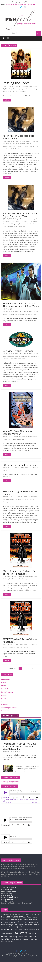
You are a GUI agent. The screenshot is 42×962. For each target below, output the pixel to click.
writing (12, 941)
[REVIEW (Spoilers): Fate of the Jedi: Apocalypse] (21, 602)
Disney (16, 917)
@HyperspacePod (27, 903)
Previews (4, 698)
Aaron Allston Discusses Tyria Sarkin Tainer (18, 137)
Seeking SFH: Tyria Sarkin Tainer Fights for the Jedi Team (20, 215)
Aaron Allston (26, 141)
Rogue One (32, 929)
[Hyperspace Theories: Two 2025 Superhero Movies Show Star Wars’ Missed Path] (21, 720)
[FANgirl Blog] (3, 38)
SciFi (2, 701)
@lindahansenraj (11, 891)
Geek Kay (17, 89)
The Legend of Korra (15, 359)
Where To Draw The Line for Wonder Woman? (18, 432)
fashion (35, 919)
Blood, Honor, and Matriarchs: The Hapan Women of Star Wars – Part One (21, 306)
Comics (23, 436)
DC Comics (29, 436)
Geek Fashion (5, 689)
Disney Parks (5, 679)
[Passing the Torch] (21, 50)
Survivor (21, 356)
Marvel (26, 927)
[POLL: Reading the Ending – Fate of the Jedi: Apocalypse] (21, 534)
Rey (28, 930)
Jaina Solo (20, 221)
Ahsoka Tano (5, 914)
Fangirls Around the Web (8, 919)
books (29, 914)
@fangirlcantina (11, 887)
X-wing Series (25, 149)
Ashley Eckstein (14, 914)
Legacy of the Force (26, 89)
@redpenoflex (8, 889)
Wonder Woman (19, 439)
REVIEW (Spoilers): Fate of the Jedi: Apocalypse (21, 640)
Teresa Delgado (22, 936)
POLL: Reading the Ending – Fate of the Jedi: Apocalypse (20, 572)
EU (3, 89)
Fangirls (34, 917)
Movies (3, 930)
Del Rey (35, 86)
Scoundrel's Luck (7, 91)
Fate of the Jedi (9, 89)
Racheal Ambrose (24, 314)
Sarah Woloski (9, 933)
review (34, 89)
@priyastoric (9, 899)
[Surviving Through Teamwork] (21, 333)
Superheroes (5, 711)
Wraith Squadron (16, 149)
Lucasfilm (20, 927)
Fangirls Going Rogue (23, 919)
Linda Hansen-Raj (12, 927)
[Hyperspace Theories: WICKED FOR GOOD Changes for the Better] (7, 766)
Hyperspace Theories (26, 925)
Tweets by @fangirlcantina (10, 782)
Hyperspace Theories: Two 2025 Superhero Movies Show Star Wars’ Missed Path (19, 746)
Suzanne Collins (26, 499)
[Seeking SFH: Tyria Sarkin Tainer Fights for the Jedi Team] (21, 186)
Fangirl (16, 86)
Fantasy (3, 686)
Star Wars (16, 91)
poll (4, 470)
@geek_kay (8, 893)
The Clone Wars (13, 579)
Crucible (23, 86)
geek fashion (5, 922)
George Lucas (32, 922)
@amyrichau (9, 901)
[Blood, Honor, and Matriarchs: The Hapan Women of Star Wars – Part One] (21, 264)
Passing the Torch (16, 83)
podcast (10, 929)
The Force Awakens (13, 939)
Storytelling (12, 936)
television (33, 356)
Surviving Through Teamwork (18, 350)
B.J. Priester (23, 914)
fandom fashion (27, 917)
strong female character (22, 146)
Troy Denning (23, 91)
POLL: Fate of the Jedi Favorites (19, 464)
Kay (17, 644)
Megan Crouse (33, 927)
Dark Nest (29, 86)
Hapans (11, 314)
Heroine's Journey (7, 692)
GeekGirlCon (15, 143)
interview (36, 925)
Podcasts (4, 695)
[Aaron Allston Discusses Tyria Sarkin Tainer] (21, 108)
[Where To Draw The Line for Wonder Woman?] (21, 394)
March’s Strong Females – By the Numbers (20, 492)
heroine (14, 221)
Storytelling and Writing (8, 708)
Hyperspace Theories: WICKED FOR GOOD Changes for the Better (27, 768)
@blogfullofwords (12, 897)
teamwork (27, 356)
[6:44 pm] (3, 576)
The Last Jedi (25, 939)
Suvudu (32, 146)
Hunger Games (7, 356)
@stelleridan (9, 895)
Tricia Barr (33, 939)
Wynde (24, 359)
